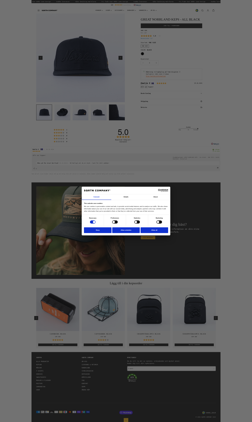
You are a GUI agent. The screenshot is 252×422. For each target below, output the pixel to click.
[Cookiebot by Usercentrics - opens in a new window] (159, 190)
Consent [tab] (96, 197)
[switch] (115, 222)
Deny (97, 230)
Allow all (154, 230)
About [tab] (155, 197)
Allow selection (126, 230)
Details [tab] (126, 197)
